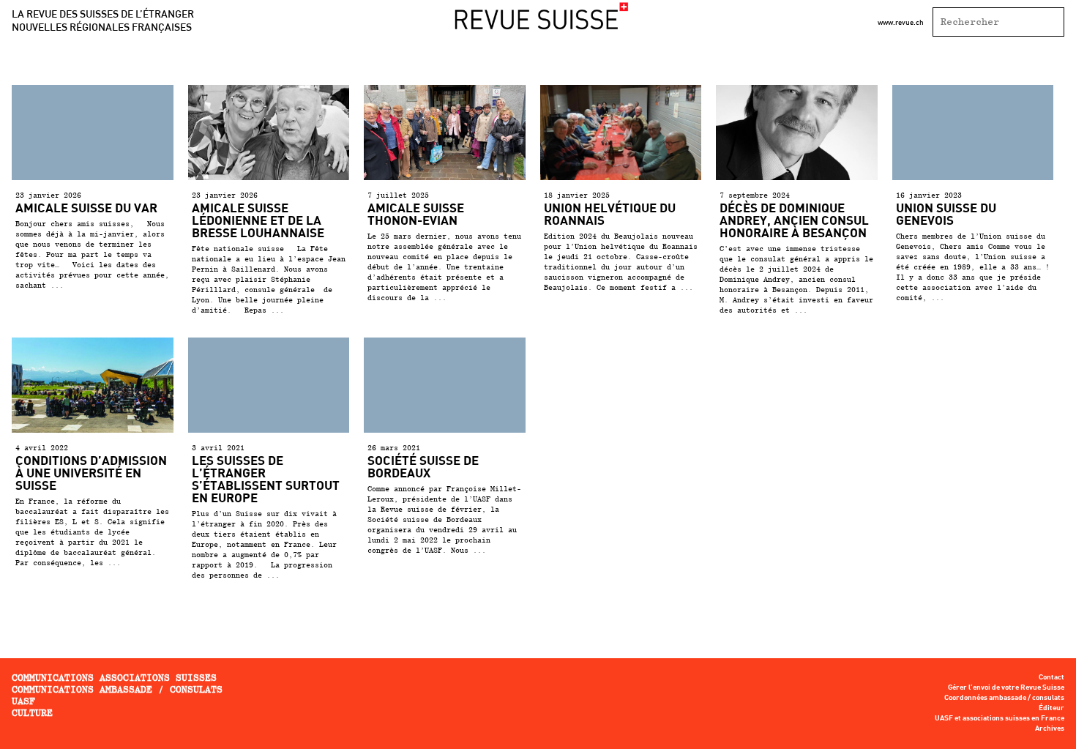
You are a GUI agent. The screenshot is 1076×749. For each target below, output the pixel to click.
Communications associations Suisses (114, 677)
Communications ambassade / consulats (117, 689)
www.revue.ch (901, 22)
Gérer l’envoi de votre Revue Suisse (1006, 687)
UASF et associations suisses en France (999, 718)
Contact (1051, 677)
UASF (23, 701)
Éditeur (1051, 708)
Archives (1049, 728)
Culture (32, 712)
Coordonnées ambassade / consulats (1004, 697)
